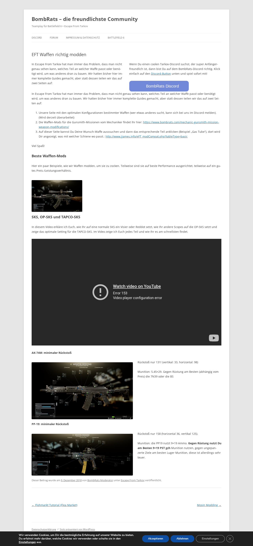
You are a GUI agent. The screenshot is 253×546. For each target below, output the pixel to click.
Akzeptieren (155, 538)
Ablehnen (182, 538)
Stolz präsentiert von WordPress (77, 529)
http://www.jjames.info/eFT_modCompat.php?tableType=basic (147, 136)
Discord (37, 37)
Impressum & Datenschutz (83, 37)
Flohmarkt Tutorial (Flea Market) (54, 505)
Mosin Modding (209, 505)
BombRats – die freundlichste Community (85, 19)
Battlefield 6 (116, 37)
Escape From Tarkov (132, 480)
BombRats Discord (162, 86)
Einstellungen (27, 542)
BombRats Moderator (100, 480)
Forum (54, 37)
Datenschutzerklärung (44, 529)
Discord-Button (161, 73)
